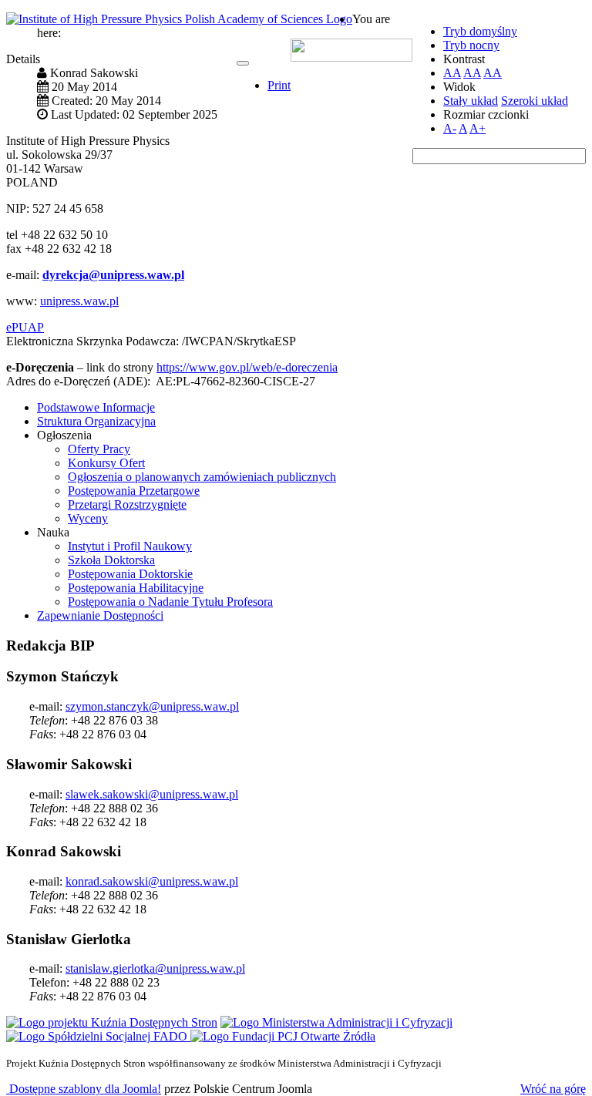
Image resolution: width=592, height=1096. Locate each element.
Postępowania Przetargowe (134, 490)
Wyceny (88, 518)
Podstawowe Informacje (96, 407)
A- (449, 128)
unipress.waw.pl (79, 301)
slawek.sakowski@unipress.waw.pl (152, 794)
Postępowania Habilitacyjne (136, 587)
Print (279, 85)
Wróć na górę (553, 1088)
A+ (477, 128)
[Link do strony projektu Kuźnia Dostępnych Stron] (111, 1022)
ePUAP (25, 327)
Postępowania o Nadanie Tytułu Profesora (170, 601)
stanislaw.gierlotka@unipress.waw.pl (155, 968)
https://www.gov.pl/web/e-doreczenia (247, 367)
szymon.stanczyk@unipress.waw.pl (152, 706)
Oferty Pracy (99, 449)
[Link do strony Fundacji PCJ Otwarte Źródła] (282, 1036)
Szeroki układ (534, 100)
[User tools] (243, 63)
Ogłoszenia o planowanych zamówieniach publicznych (202, 476)
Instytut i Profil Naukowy (130, 546)
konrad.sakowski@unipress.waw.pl (152, 881)
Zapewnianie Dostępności (100, 615)
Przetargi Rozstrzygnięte (127, 504)
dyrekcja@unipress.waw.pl (113, 274)
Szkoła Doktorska (111, 559)
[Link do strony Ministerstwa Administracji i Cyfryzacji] (336, 1022)
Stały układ (470, 100)
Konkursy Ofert (106, 462)
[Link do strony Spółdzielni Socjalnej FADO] (98, 1036)
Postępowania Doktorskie (130, 573)
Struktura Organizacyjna (96, 421)
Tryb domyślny (480, 31)
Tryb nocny (471, 45)
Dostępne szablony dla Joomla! (83, 1088)
